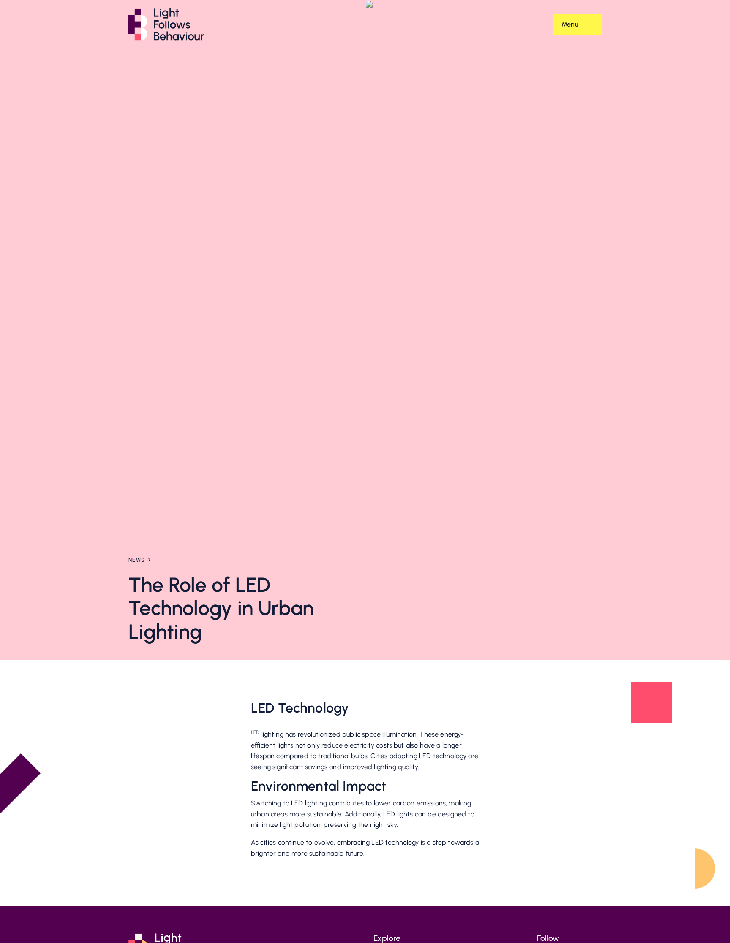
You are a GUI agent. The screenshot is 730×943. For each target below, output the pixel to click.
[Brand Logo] (166, 24)
